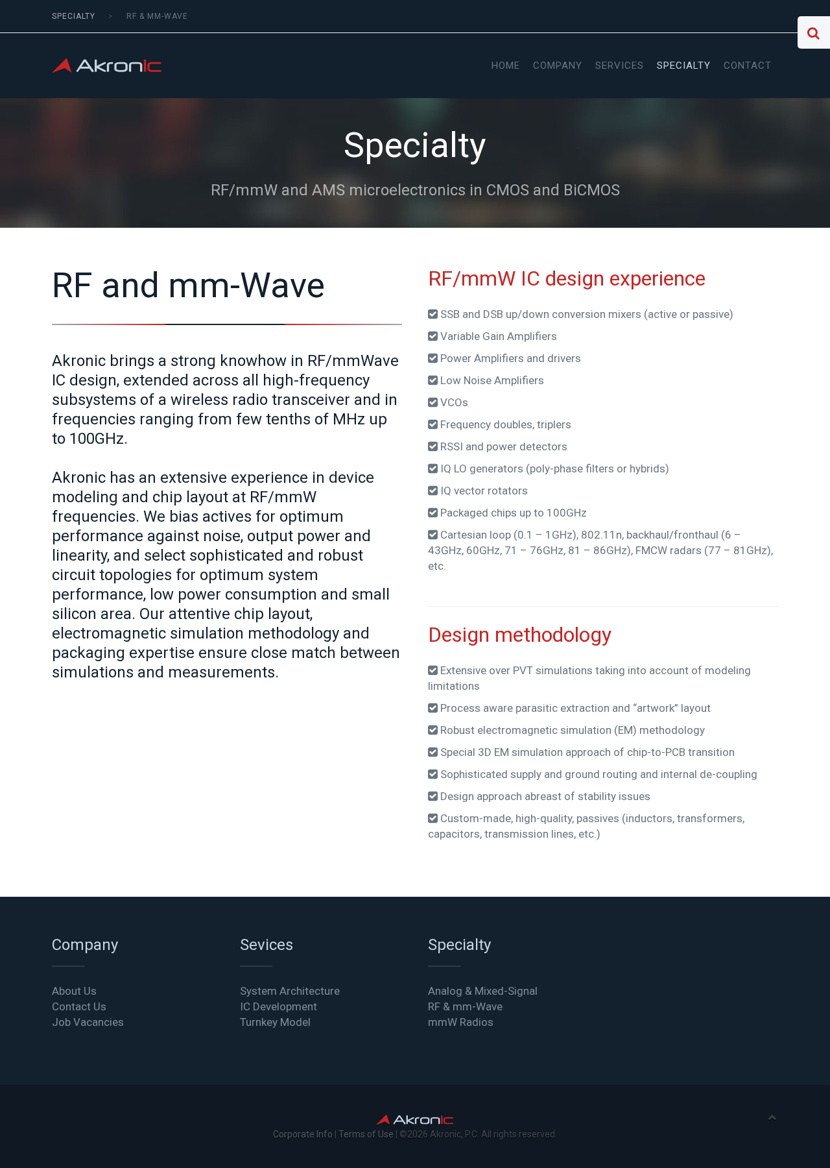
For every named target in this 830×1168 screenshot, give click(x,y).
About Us (74, 990)
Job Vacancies (88, 1022)
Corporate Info (303, 1134)
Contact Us (79, 1006)
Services (619, 65)
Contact (748, 65)
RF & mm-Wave (465, 1006)
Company (557, 65)
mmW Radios (460, 1022)
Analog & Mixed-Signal (483, 990)
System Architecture (290, 990)
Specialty (684, 65)
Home (506, 65)
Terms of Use (366, 1134)
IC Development (278, 1006)
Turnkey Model (275, 1022)
